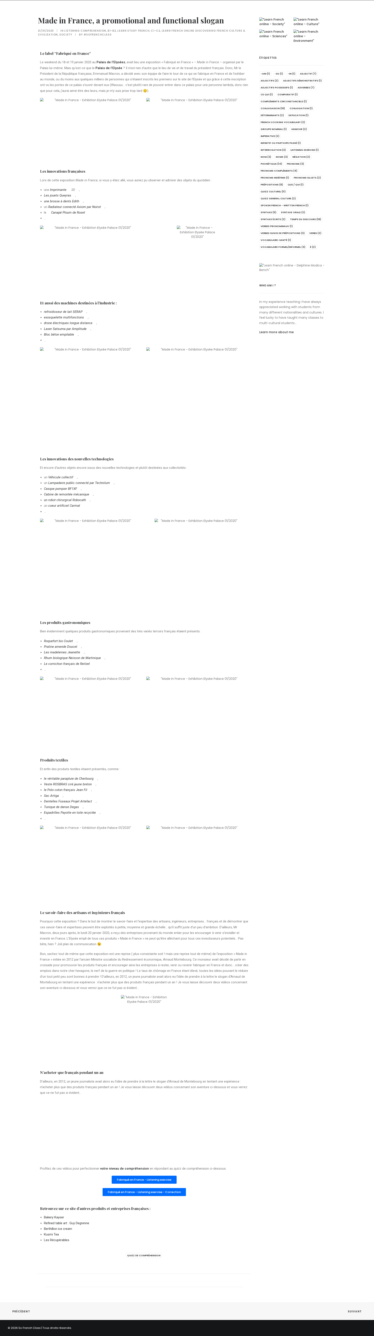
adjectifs (270, 80)
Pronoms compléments (279, 170)
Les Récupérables (56, 1240)
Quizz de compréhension (143, 1255)
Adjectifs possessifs (277, 87)
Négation (301, 157)
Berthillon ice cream (58, 1229)
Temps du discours (305, 219)
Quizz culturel (273, 191)
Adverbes (306, 87)
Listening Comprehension (85, 30)
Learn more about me (276, 332)
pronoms (295, 164)
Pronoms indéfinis (275, 177)
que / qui (296, 184)
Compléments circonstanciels (284, 101)
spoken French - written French (285, 205)
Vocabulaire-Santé (276, 240)
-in (291, 73)
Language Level (98, 11)
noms (282, 157)
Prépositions (272, 184)
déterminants (272, 115)
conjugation (301, 108)
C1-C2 (155, 30)
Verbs (315, 233)
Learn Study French (133, 30)
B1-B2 (112, 30)
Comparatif (287, 94)
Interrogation (273, 150)
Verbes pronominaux (277, 226)
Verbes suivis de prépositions (283, 233)
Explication (299, 115)
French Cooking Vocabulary (283, 122)
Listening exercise (304, 150)
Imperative (270, 136)
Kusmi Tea (51, 1234)
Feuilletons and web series (140, 11)
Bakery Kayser (54, 1217)
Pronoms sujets (307, 177)
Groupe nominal (274, 129)
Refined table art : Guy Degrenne (66, 1223)
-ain (265, 73)
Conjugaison (273, 108)
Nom (266, 157)
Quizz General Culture (278, 198)
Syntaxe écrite (273, 219)
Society (65, 34)
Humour (299, 129)
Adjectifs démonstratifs (302, 80)
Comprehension (66, 11)
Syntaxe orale (293, 212)
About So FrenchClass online (193, 11)
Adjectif (308, 73)
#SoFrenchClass (97, 34)
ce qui (267, 94)
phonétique (271, 164)
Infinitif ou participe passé (281, 143)
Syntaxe (268, 212)
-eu (279, 73)
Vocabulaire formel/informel (283, 247)
